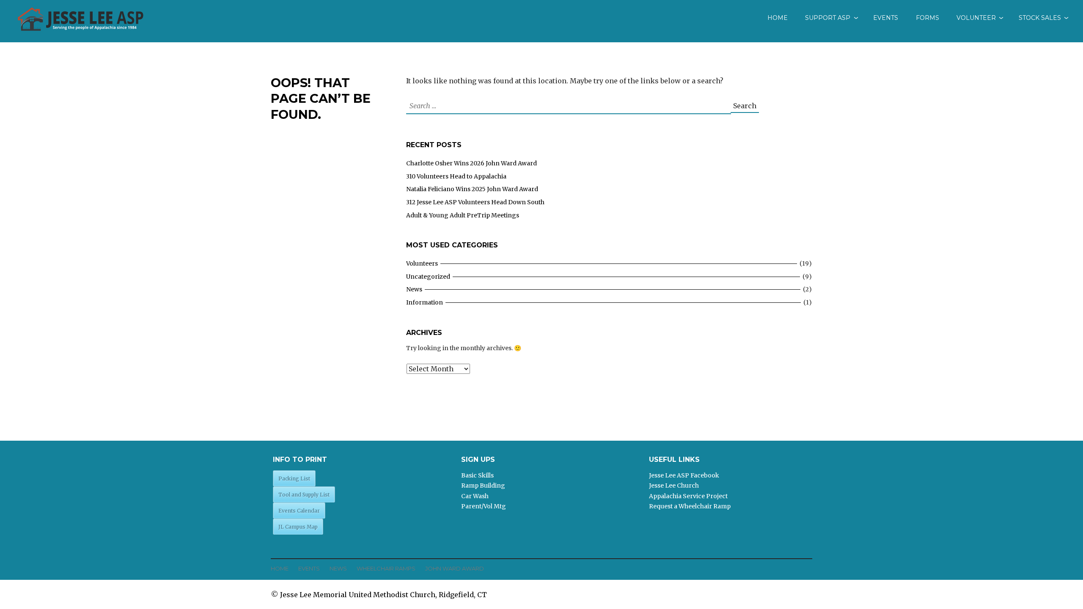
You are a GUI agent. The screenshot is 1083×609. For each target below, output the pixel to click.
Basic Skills (477, 475)
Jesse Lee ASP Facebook (684, 475)
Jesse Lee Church (674, 485)
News (414, 289)
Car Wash (475, 496)
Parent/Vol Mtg (483, 506)
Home (777, 18)
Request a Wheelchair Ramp (690, 506)
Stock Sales (1040, 18)
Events (885, 18)
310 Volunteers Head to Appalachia (456, 176)
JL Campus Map (298, 527)
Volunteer (976, 18)
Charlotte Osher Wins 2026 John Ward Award (471, 163)
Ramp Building (483, 485)
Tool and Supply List (304, 494)
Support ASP (827, 18)
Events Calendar (299, 511)
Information (424, 302)
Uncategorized (428, 276)
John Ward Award (454, 568)
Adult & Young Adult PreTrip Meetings (462, 215)
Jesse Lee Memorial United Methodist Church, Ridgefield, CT (383, 594)
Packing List (294, 478)
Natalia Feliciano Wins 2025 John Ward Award (472, 189)
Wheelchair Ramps (386, 568)
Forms (927, 18)
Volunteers (422, 263)
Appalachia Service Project (688, 496)
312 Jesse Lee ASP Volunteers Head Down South (475, 202)
